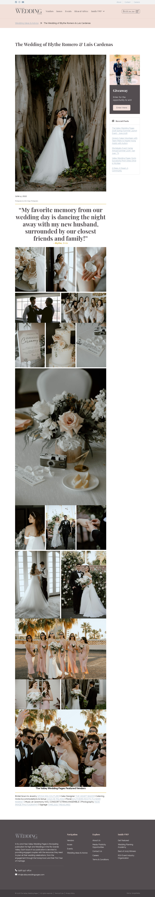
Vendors (49, 11)
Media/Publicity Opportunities (99, 845)
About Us (96, 840)
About (119, 2)
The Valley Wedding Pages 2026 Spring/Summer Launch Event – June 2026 (124, 130)
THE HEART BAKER (84, 796)
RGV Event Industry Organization (126, 856)
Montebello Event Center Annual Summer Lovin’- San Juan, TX (123, 150)
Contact (127, 2)
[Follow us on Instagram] (19, 2)
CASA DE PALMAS (55, 799)
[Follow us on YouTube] (23, 2)
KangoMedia (136, 893)
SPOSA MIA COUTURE (48, 796)
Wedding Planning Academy (125, 845)
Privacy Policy (70, 893)
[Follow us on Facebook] (16, 2)
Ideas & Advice (81, 11)
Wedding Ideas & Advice (27, 23)
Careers (137, 2)
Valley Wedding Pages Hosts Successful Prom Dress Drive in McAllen (124, 160)
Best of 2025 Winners (127, 851)
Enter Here (121, 107)
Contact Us (97, 851)
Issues (59, 11)
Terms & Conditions (100, 859)
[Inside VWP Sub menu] (104, 11)
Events (68, 11)
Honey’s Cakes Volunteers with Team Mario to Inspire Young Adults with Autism (124, 140)
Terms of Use (59, 893)
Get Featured (123, 840)
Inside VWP (96, 11)
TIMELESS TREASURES (59, 804)
